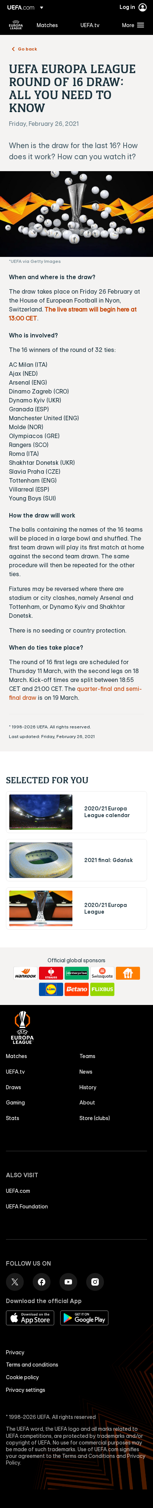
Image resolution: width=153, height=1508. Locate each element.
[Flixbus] (102, 989)
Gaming (15, 1103)
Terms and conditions (32, 1365)
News (85, 1072)
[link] (47, 24)
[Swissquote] (102, 973)
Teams (87, 1056)
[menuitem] (52, 24)
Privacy (15, 1352)
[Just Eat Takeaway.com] (128, 973)
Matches (16, 1056)
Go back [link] (27, 48)
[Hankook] (25, 973)
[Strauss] (51, 973)
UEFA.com (18, 1191)
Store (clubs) (94, 1118)
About (87, 1103)
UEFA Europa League (16, 24)
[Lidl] (51, 989)
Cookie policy (22, 1377)
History (88, 1087)
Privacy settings (25, 1390)
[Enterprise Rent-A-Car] (77, 973)
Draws (13, 1087)
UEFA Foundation (27, 1207)
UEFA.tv (15, 1072)
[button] (131, 24)
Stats (12, 1118)
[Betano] (77, 989)
